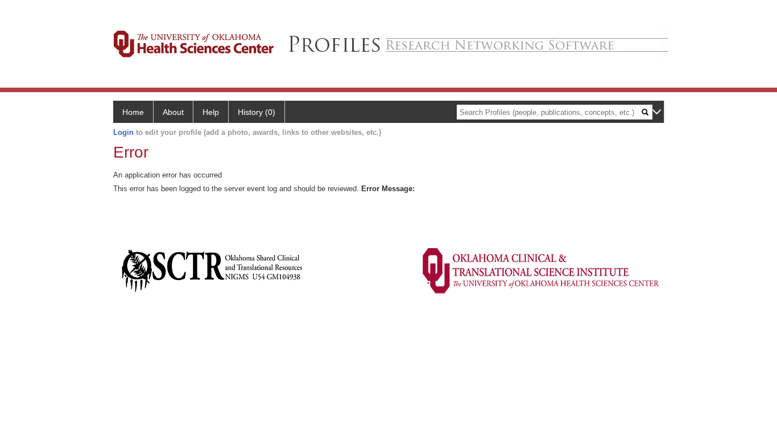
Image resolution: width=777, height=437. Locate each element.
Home (133, 112)
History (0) (256, 112)
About (173, 112)
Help (210, 112)
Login (123, 132)
